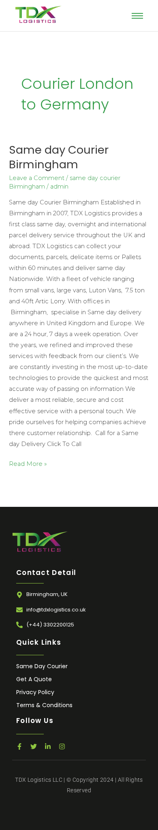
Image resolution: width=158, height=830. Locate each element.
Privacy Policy (35, 692)
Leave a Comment (36, 178)
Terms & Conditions (44, 705)
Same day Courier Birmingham (59, 157)
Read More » (28, 463)
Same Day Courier (42, 666)
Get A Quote (34, 679)
